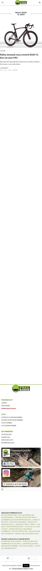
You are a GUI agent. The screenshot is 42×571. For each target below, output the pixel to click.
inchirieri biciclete (7, 443)
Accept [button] (26, 565)
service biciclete (7, 440)
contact (4, 403)
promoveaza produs (8, 408)
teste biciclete (6, 434)
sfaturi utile (5, 437)
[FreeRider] (21, 2)
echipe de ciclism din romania (11, 417)
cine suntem (5, 406)
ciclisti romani (6, 423)
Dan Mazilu (5, 68)
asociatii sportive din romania (12, 420)
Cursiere (2, 51)
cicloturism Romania (8, 426)
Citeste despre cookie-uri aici (22, 568)
